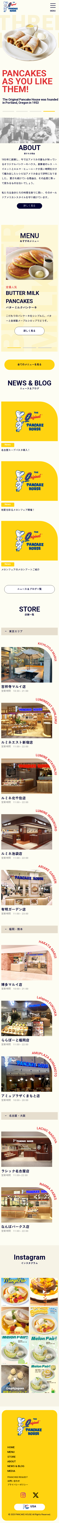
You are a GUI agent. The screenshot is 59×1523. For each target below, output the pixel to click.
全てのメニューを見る (29, 364)
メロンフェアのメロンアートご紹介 (20, 569)
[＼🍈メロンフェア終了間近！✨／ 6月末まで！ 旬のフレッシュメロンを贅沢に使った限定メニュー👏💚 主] (15, 1350)
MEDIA (11, 1471)
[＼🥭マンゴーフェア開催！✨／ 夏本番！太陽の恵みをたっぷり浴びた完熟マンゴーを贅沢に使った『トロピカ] (44, 1292)
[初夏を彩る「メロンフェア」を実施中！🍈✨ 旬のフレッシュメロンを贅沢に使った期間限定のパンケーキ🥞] (44, 1379)
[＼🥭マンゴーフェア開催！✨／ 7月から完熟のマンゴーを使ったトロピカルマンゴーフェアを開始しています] (44, 1321)
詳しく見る (29, 205)
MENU (11, 1452)
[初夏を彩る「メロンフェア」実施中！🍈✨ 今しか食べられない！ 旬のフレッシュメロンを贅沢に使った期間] (15, 1379)
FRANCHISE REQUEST (17, 1476)
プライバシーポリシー (17, 1484)
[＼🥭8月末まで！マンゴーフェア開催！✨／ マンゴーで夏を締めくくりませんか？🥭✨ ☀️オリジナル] (15, 1292)
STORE (11, 1456)
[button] (14, 347)
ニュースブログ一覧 (29, 589)
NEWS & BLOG (15, 1466)
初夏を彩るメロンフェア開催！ (18, 509)
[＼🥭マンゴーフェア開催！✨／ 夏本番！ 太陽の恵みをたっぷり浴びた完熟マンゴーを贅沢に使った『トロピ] (15, 1321)
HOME (11, 1447)
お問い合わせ (13, 1480)
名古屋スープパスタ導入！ (15, 450)
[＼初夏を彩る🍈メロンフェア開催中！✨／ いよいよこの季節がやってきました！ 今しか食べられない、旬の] (44, 1350)
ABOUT (11, 1461)
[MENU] (53, 5)
